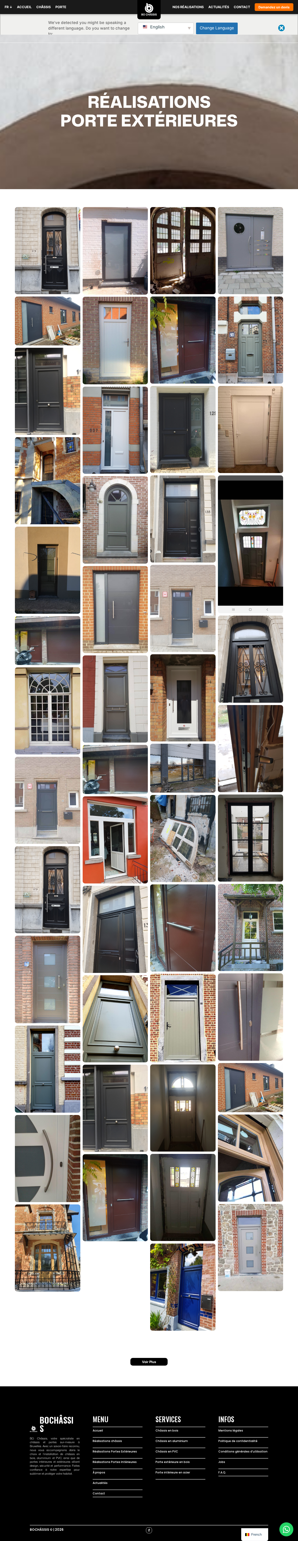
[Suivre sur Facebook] (149, 1530)
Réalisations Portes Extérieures (115, 1451)
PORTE (60, 7)
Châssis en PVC (167, 1451)
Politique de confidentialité (237, 1441)
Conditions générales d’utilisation (243, 1451)
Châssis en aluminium (172, 1441)
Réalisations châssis (107, 1441)
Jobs (221, 1462)
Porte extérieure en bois (173, 1462)
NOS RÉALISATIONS (188, 7)
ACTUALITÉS (218, 7)
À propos (99, 1472)
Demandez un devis (274, 7)
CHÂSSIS (43, 7)
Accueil (98, 1430)
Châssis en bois (167, 1430)
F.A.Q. (222, 1472)
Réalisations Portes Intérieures (115, 1462)
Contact (99, 1493)
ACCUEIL (24, 7)
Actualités (100, 1483)
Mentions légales (230, 1430)
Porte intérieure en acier (173, 1472)
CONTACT (242, 7)
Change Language (217, 28)
